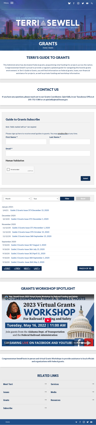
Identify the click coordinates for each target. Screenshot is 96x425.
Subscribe (7, 408)
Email (9, 148)
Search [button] (91, 3)
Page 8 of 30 (85, 268)
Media (53, 392)
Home (45, 48)
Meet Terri (8, 384)
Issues (6, 392)
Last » (37, 268)
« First (7, 268)
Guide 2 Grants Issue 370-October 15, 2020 (30, 232)
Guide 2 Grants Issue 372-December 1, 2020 (29, 219)
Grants (51, 48)
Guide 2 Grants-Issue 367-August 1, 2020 (28, 245)
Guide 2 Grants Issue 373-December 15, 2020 (29, 210)
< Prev (17, 268)
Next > (27, 268)
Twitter (83, 3)
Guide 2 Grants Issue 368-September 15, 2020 (31, 236)
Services (55, 384)
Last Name (55, 137)
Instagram (78, 3)
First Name (12, 137)
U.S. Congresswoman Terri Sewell (48, 23)
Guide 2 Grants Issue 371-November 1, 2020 (31, 228)
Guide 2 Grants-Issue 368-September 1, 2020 (30, 258)
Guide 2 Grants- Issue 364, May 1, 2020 (27, 262)
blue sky (69, 3)
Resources (55, 400)
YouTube (87, 3)
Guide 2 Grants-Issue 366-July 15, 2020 (28, 249)
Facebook (74, 3)
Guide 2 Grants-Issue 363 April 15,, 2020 (28, 253)
